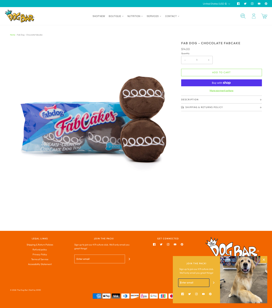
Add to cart (221, 72)
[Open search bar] (243, 16)
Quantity (185, 53)
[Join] (129, 259)
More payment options (221, 90)
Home (12, 35)
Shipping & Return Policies (40, 244)
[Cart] (264, 16)
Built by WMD (35, 290)
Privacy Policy (40, 254)
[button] (221, 99)
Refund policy (40, 249)
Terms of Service (39, 259)
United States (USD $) (215, 3)
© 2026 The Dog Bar (19, 290)
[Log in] (253, 16)
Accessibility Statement (40, 264)
